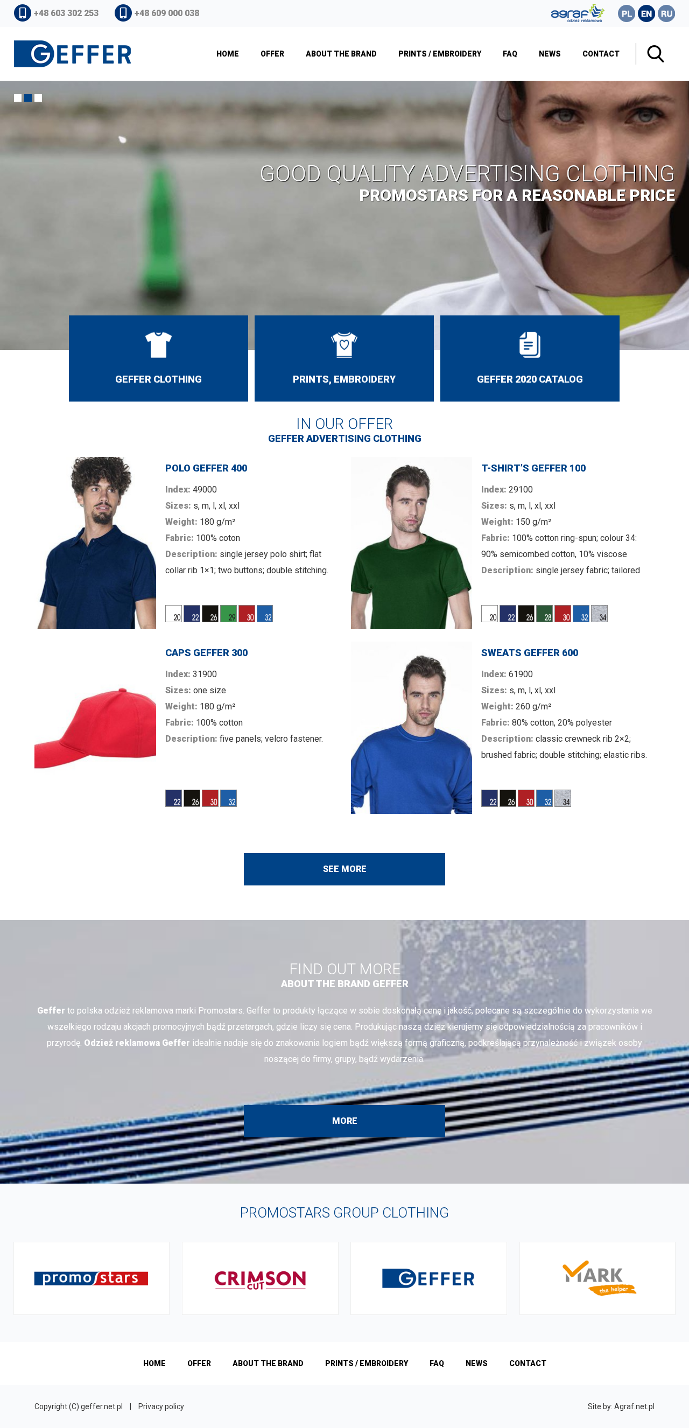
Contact (601, 54)
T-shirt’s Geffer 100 (503, 543)
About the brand (341, 54)
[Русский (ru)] (666, 13)
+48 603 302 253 (66, 13)
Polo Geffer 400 (186, 543)
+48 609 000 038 (167, 13)
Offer (272, 54)
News (550, 54)
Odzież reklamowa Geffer (158, 358)
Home (227, 54)
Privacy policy (161, 1406)
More (344, 1121)
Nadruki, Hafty (344, 358)
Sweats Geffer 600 (503, 728)
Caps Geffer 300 (186, 728)
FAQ (510, 54)
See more (345, 869)
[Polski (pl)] (626, 13)
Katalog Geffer (530, 358)
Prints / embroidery (439, 54)
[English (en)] (646, 13)
